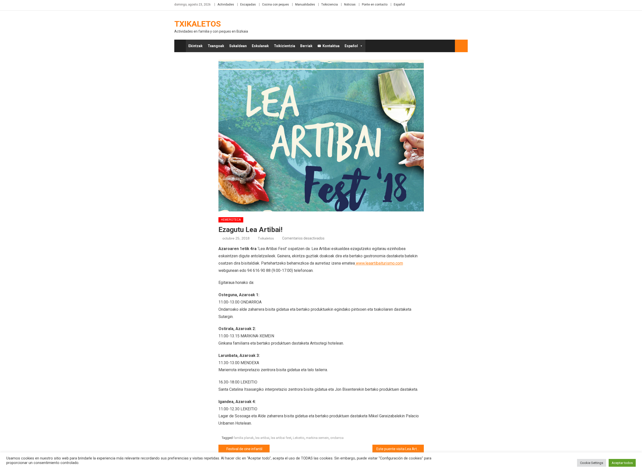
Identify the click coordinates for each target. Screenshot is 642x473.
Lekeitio (298, 438)
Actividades (225, 4)
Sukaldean (238, 46)
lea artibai (262, 438)
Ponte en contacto (374, 4)
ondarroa (337, 438)
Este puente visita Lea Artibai (399, 449)
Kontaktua (331, 46)
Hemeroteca (231, 219)
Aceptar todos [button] (622, 463)
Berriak (306, 46)
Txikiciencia (329, 4)
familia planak (243, 438)
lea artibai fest (281, 438)
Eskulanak (260, 46)
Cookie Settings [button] (591, 463)
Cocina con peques (275, 4)
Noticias (350, 4)
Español (399, 4)
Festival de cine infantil (244, 449)
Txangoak (216, 46)
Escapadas (248, 4)
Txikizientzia (284, 46)
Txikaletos (197, 24)
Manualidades (305, 4)
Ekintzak (195, 46)
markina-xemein (317, 438)
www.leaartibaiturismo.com (379, 263)
